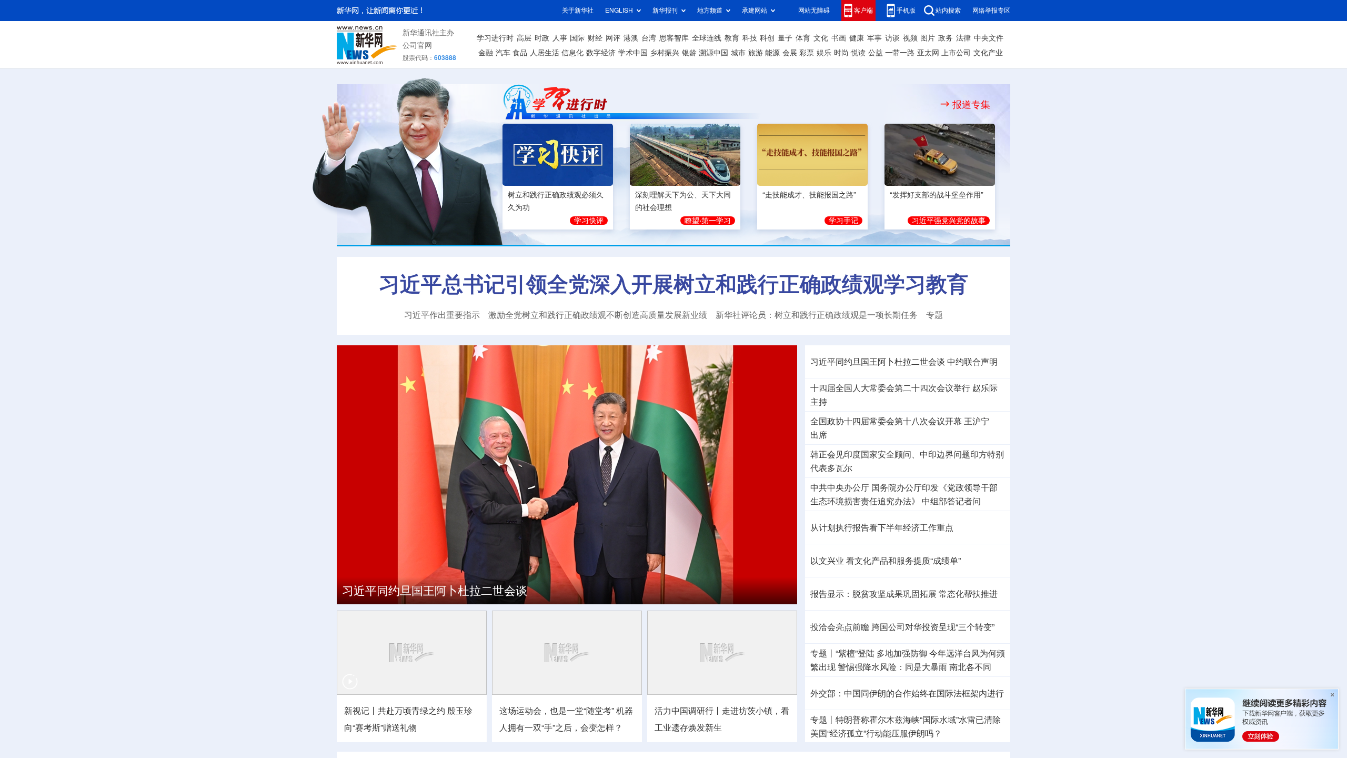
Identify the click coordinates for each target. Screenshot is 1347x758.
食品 (519, 52)
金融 (485, 52)
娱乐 (824, 52)
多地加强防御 (902, 651)
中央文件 (988, 38)
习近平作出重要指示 (442, 313)
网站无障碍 (814, 10)
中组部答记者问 (951, 499)
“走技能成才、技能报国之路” (809, 194)
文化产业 (988, 52)
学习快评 (589, 220)
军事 (874, 38)
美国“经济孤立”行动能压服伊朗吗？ (876, 731)
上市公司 (956, 52)
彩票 (806, 52)
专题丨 (823, 651)
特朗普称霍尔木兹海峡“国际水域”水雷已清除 (918, 718)
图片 (927, 38)
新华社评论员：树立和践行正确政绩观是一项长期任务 (817, 313)
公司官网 (417, 45)
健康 (856, 38)
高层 (524, 38)
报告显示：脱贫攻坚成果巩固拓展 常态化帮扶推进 (904, 592)
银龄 (689, 52)
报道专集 (971, 104)
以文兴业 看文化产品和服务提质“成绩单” (885, 559)
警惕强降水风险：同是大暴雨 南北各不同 (914, 665)
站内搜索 (948, 10)
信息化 (572, 52)
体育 (803, 38)
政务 (945, 38)
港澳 (631, 38)
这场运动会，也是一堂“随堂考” (556, 709)
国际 (577, 38)
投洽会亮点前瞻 (839, 625)
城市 (738, 52)
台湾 (648, 38)
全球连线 (706, 38)
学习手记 (843, 220)
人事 (559, 38)
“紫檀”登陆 (855, 651)
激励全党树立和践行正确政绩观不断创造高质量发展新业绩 (597, 313)
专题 (934, 313)
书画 (838, 38)
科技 (749, 38)
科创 (767, 38)
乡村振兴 (664, 52)
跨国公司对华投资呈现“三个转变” (932, 625)
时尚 (841, 52)
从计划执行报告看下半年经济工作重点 (881, 526)
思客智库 (674, 38)
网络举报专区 (991, 10)
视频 (910, 38)
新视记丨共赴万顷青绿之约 (394, 709)
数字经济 (601, 52)
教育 (732, 38)
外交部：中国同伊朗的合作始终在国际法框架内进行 (907, 691)
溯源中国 (713, 52)
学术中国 (633, 52)
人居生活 (544, 52)
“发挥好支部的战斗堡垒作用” (936, 194)
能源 (772, 52)
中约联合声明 (972, 360)
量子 (785, 38)
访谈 (892, 38)
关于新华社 (578, 10)
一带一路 (899, 52)
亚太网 (928, 52)
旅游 (755, 52)
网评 (613, 38)
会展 (789, 52)
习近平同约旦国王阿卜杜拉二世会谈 (434, 589)
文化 (820, 38)
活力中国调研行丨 (688, 709)
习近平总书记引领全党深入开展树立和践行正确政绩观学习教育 (673, 283)
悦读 (858, 52)
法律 (963, 38)
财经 (595, 38)
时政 (542, 38)
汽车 (503, 52)
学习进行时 (495, 38)
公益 (875, 52)
